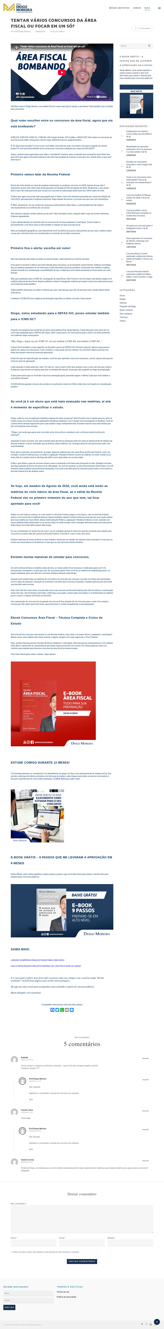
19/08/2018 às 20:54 (27, 1060)
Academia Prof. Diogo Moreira (66, 330)
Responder (145, 1058)
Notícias (123, 303)
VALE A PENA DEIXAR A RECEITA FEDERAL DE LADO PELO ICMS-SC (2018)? (46, 966)
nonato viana (27, 1110)
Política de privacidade (66, 1297)
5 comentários (144, 28)
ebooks (72, 542)
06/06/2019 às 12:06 (27, 1162)
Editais (123, 299)
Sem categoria (126, 314)
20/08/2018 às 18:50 (35, 1131)
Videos (62, 31)
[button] (159, 8)
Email (62, 1238)
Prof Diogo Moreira (22, 31)
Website (111, 1238)
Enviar (9, 1307)
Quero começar (126, 310)
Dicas (122, 296)
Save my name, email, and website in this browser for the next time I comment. (46, 1252)
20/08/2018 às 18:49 (35, 1081)
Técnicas (54, 31)
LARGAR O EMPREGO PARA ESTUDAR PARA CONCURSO (37, 960)
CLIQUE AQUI (59, 779)
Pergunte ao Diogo (128, 306)
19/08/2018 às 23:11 (27, 1112)
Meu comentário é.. (19, 1204)
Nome (14, 1238)
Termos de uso (63, 1292)
